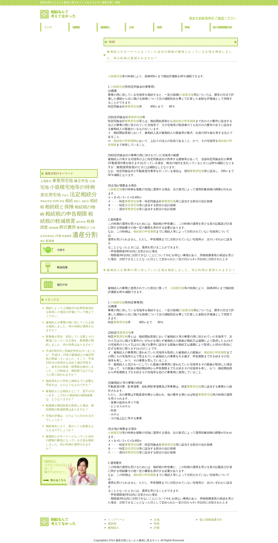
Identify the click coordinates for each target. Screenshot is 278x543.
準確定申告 (46, 201)
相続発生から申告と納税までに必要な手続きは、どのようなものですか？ (70, 382)
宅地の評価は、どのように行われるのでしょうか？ (70, 417)
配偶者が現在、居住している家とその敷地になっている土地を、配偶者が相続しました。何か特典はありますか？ (70, 340)
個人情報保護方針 (224, 27)
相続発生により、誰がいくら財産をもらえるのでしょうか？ (70, 428)
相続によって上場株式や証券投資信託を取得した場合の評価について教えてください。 (70, 311)
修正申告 (81, 181)
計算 (93, 227)
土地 (139, 27)
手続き (65, 195)
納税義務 (53, 227)
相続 (69, 201)
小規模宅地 (115, 76)
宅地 (44, 187)
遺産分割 (85, 234)
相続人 (77, 201)
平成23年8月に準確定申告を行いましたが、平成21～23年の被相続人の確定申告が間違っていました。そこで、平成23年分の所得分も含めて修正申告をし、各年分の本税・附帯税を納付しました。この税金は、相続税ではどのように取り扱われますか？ (71, 362)
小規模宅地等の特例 (72, 187)
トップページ (54, 27)
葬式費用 (67, 227)
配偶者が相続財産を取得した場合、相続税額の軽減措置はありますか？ (70, 407)
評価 (195, 27)
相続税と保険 (59, 206)
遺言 (42, 241)
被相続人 (111, 27)
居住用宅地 (132, 205)
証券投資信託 (47, 236)
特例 (167, 27)
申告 (62, 201)
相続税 (82, 27)
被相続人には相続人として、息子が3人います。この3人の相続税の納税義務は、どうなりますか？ (70, 395)
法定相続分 (83, 194)
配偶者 (50, 240)
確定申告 (81, 222)
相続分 (85, 201)
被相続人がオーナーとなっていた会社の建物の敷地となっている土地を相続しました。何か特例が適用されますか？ (70, 442)
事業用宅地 (132, 106)
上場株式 (45, 181)
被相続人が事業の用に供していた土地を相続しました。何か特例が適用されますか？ (171, 270)
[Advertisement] (69, 103)
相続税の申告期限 (184, 121)
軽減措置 (66, 236)
